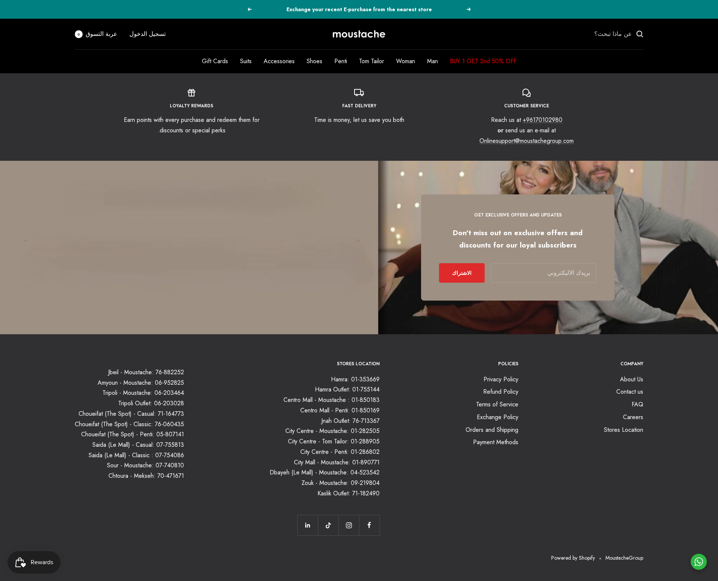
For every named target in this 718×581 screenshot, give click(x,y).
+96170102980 (542, 120)
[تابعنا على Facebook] (369, 525)
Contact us (629, 391)
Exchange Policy (497, 417)
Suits (246, 61)
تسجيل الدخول (147, 34)
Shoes (314, 61)
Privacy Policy (501, 379)
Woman (405, 61)
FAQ (637, 404)
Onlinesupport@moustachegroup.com (526, 140)
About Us (631, 379)
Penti (340, 61)
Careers (633, 417)
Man (432, 61)
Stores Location (623, 429)
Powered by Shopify (573, 558)
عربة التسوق (97, 34)
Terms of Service (497, 404)
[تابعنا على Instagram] (348, 525)
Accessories (279, 61)
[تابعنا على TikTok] (328, 525)
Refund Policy (500, 391)
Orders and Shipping (492, 429)
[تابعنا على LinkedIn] (307, 525)
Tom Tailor (371, 61)
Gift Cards (215, 61)
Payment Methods (495, 442)
